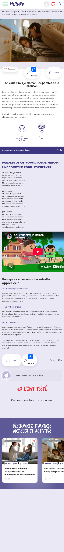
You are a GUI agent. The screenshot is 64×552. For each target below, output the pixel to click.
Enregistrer (12, 69)
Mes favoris (53, 4)
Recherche (60, 4)
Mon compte (46, 4)
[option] (20, 460)
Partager (34, 76)
